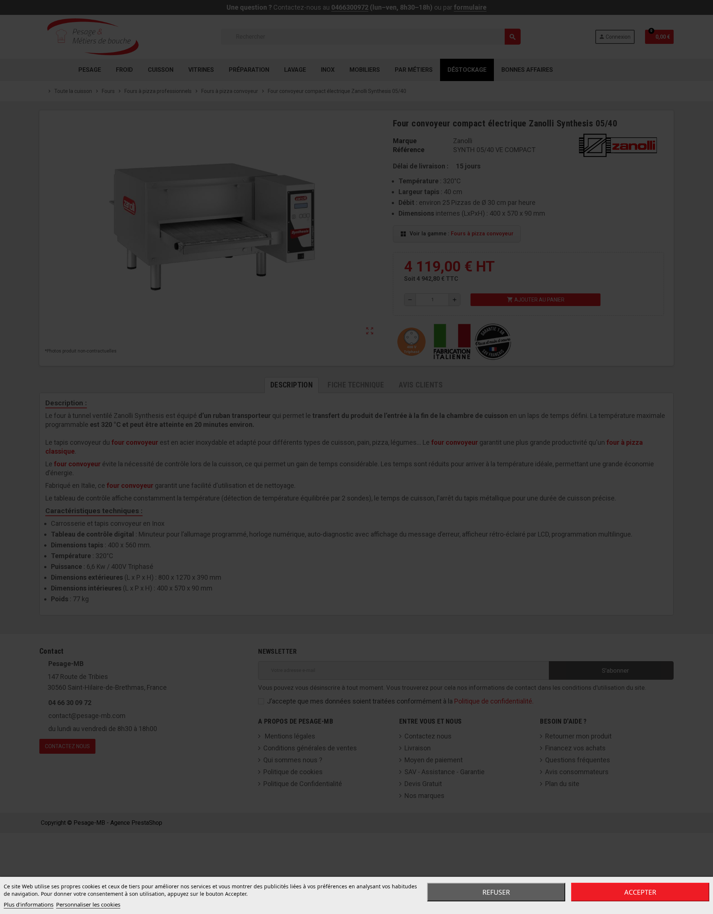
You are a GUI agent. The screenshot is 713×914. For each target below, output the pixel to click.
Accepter (640, 892)
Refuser (496, 892)
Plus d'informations (28, 904)
